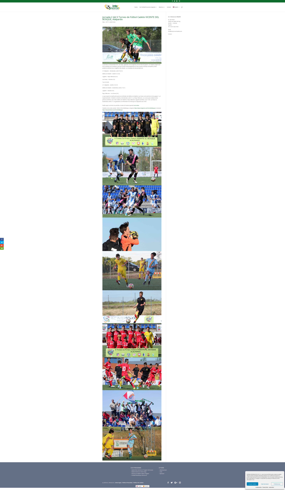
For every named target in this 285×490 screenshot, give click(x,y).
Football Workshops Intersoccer (139, 475)
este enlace (136, 105)
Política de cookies (138, 482)
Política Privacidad (127, 482)
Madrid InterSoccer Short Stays (139, 471)
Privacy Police (265, 487)
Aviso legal (118, 482)
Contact (169, 7)
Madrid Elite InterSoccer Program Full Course (142, 470)
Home (136, 7)
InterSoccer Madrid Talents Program (140, 473)
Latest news (112, 22)
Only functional (264, 484)
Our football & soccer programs (147, 7)
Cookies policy (259, 487)
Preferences (277, 484)
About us (161, 7)
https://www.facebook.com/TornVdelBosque (112, 110)
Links (161, 471)
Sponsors (162, 473)
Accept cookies (252, 484)
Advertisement (163, 470)
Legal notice (271, 487)
